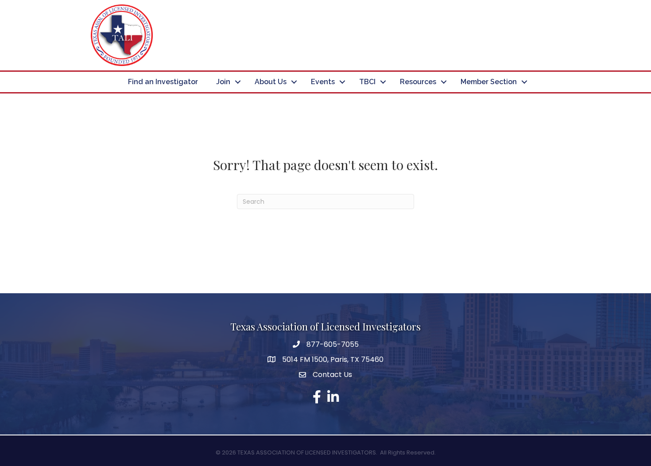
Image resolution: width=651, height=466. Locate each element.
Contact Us (332, 374)
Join (223, 82)
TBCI (367, 82)
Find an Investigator (163, 82)
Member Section (489, 82)
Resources (418, 82)
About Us (271, 82)
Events (323, 82)
